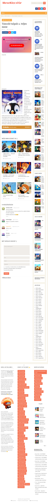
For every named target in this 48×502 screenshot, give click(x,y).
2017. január (38, 328)
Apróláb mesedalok (22, 384)
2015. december (39, 344)
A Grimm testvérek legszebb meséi (40, 372)
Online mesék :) (7, 20)
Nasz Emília (37, 454)
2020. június (38, 296)
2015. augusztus (39, 350)
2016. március (39, 342)
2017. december (39, 317)
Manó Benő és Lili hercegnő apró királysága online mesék (41, 470)
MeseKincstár (12, 3)
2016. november (39, 332)
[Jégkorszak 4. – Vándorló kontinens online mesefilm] (9, 146)
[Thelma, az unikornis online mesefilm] (38, 248)
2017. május (38, 324)
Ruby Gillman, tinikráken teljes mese (43, 103)
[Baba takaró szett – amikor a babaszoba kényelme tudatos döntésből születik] (37, 68)
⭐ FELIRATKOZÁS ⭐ (16, 45)
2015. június (38, 353)
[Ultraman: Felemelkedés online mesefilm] (38, 259)
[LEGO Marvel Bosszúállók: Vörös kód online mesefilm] (38, 225)
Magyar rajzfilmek (38, 383)
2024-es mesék (21, 376)
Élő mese (27, 484)
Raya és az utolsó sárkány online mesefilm (43, 157)
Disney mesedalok (21, 400)
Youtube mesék (21, 481)
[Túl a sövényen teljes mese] (9, 188)
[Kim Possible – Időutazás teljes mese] (24, 188)
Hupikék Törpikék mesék (22, 422)
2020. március (39, 297)
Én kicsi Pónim (21, 486)
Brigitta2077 (8, 226)
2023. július (38, 291)
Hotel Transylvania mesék (23, 419)
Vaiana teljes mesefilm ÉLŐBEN (42, 409)
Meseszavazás (21, 446)
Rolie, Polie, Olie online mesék (42, 202)
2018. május (38, 313)
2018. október (39, 305)
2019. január (38, 304)
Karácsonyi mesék (38, 378)
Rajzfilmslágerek (21, 457)
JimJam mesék (21, 435)
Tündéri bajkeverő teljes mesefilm (43, 124)
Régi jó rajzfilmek (21, 462)
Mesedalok (37, 386)
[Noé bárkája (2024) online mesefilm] (38, 269)
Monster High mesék (39, 391)
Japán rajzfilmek (21, 430)
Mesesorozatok (38, 388)
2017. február (39, 327)
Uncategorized (37, 399)
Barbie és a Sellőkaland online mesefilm (42, 416)
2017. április (38, 325)
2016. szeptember (38, 336)
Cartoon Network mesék (22, 395)
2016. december (39, 330)
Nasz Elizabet (37, 478)
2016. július (38, 338)
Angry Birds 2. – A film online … (43, 117)
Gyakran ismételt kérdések (23, 500)
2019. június (38, 299)
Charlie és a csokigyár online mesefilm (42, 429)
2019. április (38, 302)
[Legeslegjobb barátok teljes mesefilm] (38, 237)
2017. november (39, 319)
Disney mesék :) (38, 375)
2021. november (39, 294)
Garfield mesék (21, 414)
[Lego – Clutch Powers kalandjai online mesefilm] (24, 146)
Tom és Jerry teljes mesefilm (43, 110)
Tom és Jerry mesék (22, 470)
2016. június (38, 339)
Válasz (7, 216)
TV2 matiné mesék (21, 473)
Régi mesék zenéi (21, 465)
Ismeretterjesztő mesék (22, 427)
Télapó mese (20, 476)
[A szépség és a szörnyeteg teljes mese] (24, 167)
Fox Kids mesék (21, 411)
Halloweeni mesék (21, 416)
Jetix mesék (20, 433)
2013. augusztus (39, 358)
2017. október (39, 321)
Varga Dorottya (38, 457)
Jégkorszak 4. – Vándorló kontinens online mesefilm (9, 155)
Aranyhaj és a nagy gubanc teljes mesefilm (42, 422)
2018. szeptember (38, 308)
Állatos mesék (21, 484)
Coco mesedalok (21, 398)
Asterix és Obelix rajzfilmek (23, 387)
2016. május (38, 341)
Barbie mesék (21, 392)
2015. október (39, 345)
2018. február (39, 316)
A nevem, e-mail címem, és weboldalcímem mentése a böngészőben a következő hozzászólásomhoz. (15, 268)
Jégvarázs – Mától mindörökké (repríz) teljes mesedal (41, 487)
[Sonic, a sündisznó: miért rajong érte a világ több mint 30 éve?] (37, 78)
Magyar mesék (38, 380)
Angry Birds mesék (21, 379)
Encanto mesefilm (43, 207)
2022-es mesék (21, 371)
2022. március (39, 293)
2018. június (38, 311)
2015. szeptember (38, 348)
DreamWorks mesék (22, 403)
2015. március (39, 356)
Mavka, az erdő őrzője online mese (42, 149)
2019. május (38, 300)
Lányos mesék (21, 443)
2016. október (39, 333)
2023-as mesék (21, 373)
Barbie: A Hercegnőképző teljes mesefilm (42, 435)
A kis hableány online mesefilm (43, 186)
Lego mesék (20, 441)
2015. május (38, 354)
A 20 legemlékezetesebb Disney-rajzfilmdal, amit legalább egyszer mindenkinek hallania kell (39, 44)
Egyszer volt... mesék (22, 406)
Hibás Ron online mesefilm (43, 141)
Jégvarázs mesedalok (22, 438)
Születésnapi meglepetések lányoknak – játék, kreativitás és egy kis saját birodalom (39, 34)
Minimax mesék (21, 451)
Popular (40, 403)
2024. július (38, 288)
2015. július (38, 351)
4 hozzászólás (10, 29)
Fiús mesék (20, 408)
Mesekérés (14, 500)
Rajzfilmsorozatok (21, 459)
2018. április (38, 314)
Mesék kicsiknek (21, 449)
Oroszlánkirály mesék (22, 454)
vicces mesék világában (6, 418)
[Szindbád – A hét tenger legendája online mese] (9, 167)
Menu (3, 13)
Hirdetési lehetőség (34, 500)
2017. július (38, 322)
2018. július (38, 309)
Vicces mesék (21, 478)
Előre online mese (42, 193)
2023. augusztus (39, 289)
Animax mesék (21, 381)
